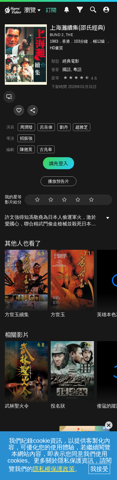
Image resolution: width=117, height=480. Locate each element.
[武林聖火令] (26, 375)
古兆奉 (46, 149)
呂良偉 (46, 127)
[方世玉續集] (26, 284)
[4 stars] (78, 199)
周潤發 (26, 127)
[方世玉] (72, 284)
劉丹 (64, 127)
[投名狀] (72, 375)
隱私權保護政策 (54, 469)
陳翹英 (26, 149)
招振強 (26, 138)
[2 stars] (51, 199)
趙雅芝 (81, 127)
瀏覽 (30, 10)
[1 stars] (37, 199)
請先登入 (58, 163)
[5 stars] (91, 199)
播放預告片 (58, 181)
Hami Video (13, 11)
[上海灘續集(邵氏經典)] (19, 110)
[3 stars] (64, 199)
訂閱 (51, 10)
